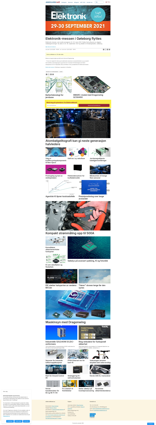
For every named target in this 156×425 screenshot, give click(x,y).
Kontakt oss (89, 2)
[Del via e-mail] (109, 49)
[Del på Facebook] (104, 49)
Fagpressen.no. (6, 416)
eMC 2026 (82, 2)
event (61, 71)
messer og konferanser (52, 71)
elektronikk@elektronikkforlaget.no (101, 408)
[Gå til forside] (53, 2)
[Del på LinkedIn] (107, 49)
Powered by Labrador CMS (78, 423)
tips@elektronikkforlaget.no (100, 410)
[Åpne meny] (106, 2)
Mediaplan (64, 2)
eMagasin (76, 2)
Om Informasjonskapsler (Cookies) (53, 418)
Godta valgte (18, 421)
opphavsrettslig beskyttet (58, 409)
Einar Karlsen (55, 406)
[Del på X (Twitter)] (105, 49)
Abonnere (70, 2)
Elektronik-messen (50, 67)
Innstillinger (151, 423)
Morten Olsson (53, 407)
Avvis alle (26, 421)
